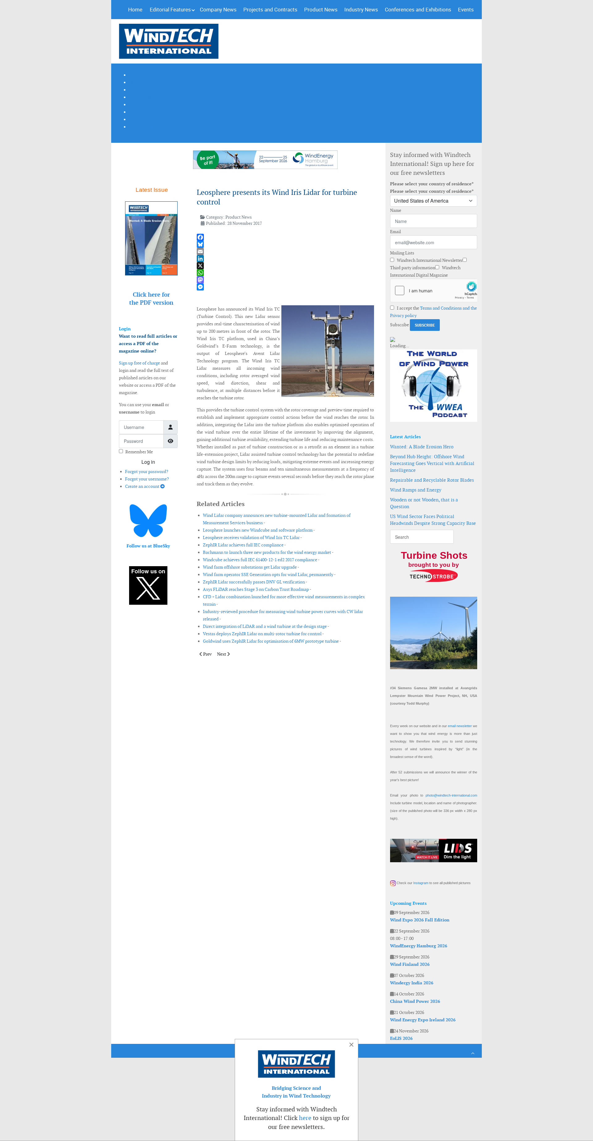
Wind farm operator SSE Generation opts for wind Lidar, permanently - (269, 574)
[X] (285, 265)
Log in (148, 461)
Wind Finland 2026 (410, 964)
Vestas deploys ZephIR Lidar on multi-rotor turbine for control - (263, 633)
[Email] (285, 251)
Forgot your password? (146, 471)
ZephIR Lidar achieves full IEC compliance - (244, 545)
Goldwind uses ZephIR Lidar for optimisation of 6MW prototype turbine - (272, 641)
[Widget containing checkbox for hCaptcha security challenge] (433, 290)
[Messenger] (285, 286)
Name (395, 210)
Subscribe (399, 324)
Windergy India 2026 (411, 983)
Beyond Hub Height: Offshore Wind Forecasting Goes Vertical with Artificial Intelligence (432, 463)
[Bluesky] (285, 244)
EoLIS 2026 (401, 1038)
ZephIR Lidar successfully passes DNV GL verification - (255, 582)
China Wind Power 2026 (415, 1001)
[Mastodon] (285, 279)
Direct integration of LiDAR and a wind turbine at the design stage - (266, 626)
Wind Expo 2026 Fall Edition (419, 920)
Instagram (420, 883)
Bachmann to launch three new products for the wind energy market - (268, 552)
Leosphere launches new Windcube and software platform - (259, 530)
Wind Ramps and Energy (415, 490)
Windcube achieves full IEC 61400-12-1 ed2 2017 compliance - (261, 559)
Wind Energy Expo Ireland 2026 (423, 1020)
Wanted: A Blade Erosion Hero (421, 447)
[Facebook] (285, 237)
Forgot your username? (147, 479)
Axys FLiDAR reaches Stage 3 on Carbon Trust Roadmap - (257, 589)
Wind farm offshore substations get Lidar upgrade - (251, 567)
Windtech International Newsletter (429, 260)
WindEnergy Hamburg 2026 (418, 946)
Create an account (142, 486)
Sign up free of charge (139, 363)
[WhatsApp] (285, 272)
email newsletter (460, 726)
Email (395, 231)
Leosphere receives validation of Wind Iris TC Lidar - (252, 537)
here (305, 1118)
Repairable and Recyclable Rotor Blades (432, 480)
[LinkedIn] (285, 258)
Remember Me (139, 452)
